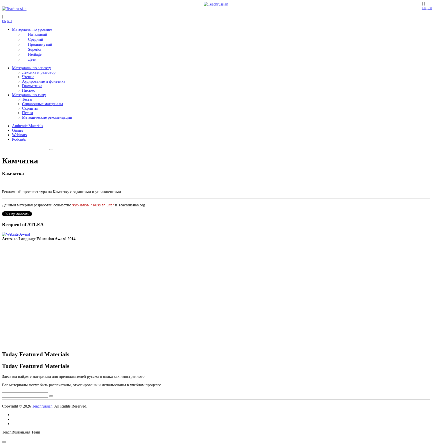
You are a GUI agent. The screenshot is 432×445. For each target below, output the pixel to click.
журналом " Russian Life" (93, 205)
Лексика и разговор (39, 72)
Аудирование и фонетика (43, 81)
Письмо (28, 90)
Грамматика (32, 86)
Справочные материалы (42, 104)
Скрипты (30, 108)
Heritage (34, 54)
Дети (31, 59)
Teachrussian (42, 406)
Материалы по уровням (32, 29)
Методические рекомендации (47, 117)
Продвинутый (39, 44)
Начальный (36, 34)
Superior (34, 49)
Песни (27, 113)
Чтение (28, 77)
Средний (34, 39)
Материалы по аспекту (31, 68)
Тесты (27, 99)
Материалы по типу (29, 95)
